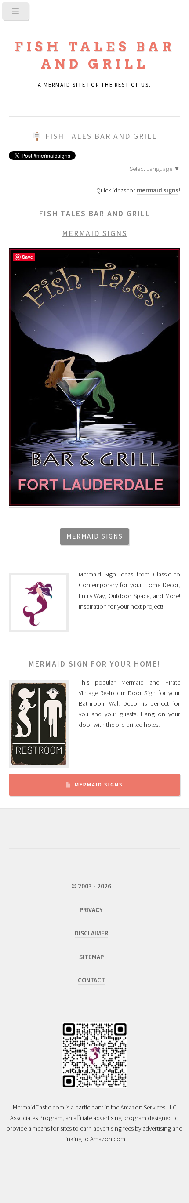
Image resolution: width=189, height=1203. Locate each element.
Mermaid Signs (99, 784)
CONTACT (91, 980)
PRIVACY (91, 910)
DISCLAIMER (91, 933)
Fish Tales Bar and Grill (101, 136)
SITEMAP (91, 957)
